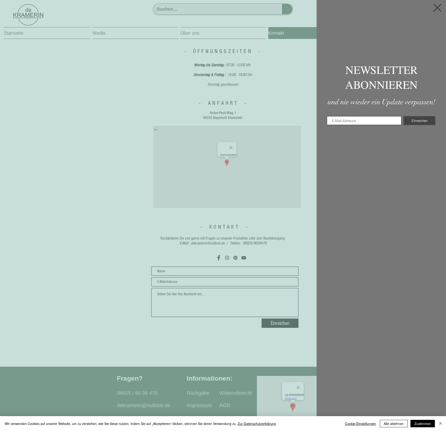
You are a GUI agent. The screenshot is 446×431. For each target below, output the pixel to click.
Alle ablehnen (394, 423)
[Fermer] (440, 423)
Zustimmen (422, 423)
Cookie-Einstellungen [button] (360, 423)
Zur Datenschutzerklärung (257, 423)
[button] (437, 8)
